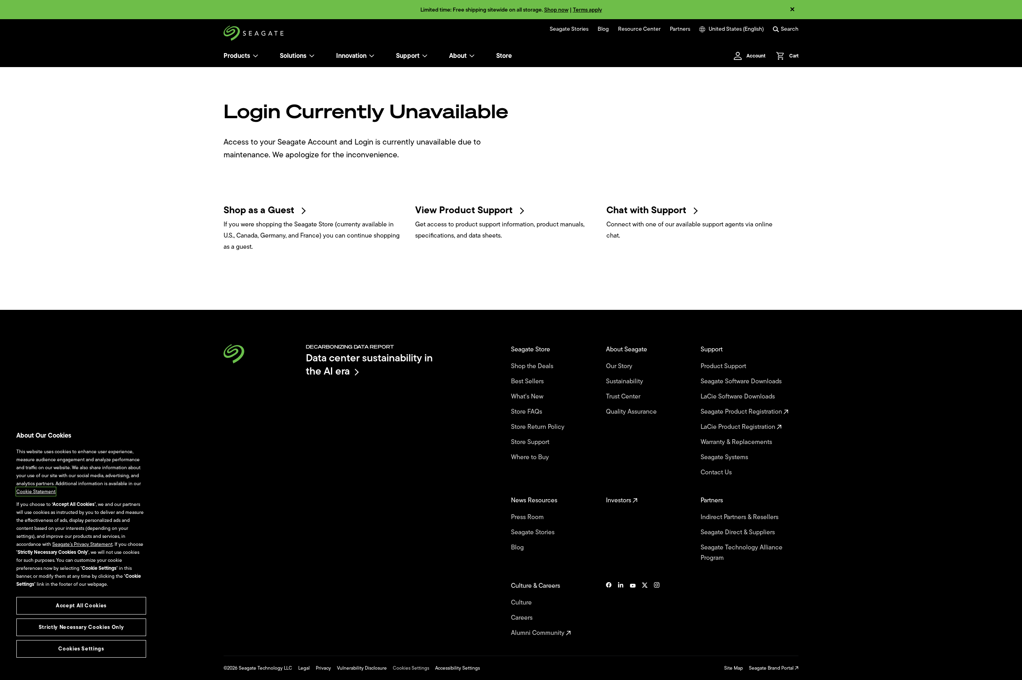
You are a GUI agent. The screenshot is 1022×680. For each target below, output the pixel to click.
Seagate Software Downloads (742, 381)
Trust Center (624, 396)
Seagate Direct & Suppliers (738, 532)
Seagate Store (531, 349)
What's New (528, 396)
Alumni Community (538, 633)
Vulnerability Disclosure (362, 668)
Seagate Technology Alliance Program (741, 552)
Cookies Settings (411, 668)
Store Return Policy (538, 427)
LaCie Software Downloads (738, 396)
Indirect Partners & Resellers (740, 517)
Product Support (724, 366)
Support (408, 56)
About (458, 56)
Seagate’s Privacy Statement (82, 544)
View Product (465, 210)
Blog (603, 29)
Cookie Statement (35, 492)
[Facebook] (609, 609)
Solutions (293, 56)
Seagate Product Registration (742, 411)
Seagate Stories (569, 29)
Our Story (620, 366)
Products (237, 56)
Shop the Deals (534, 366)
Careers (522, 618)
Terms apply (587, 9)
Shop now (556, 9)
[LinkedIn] (621, 609)
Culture (522, 602)
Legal (304, 668)
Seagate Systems (725, 457)
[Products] (255, 56)
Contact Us (717, 472)
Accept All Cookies (81, 605)
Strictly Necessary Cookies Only (81, 627)
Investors (619, 500)
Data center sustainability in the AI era (369, 364)
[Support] (425, 56)
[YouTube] (633, 609)
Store (504, 56)
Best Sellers (528, 381)
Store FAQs (527, 411)
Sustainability (625, 381)
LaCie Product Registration (739, 427)
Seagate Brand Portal (772, 668)
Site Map (733, 668)
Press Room (528, 517)
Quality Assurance (632, 411)
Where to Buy (531, 457)
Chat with (647, 210)
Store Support (531, 442)
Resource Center (639, 29)
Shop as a (260, 210)
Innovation (351, 56)
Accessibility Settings (457, 668)
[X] (645, 609)
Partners (680, 29)
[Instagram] (657, 609)
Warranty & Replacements (737, 442)
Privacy (323, 668)
